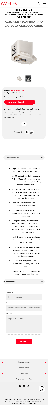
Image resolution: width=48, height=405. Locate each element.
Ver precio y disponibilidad (18, 102)
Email (8, 303)
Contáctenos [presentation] (10, 281)
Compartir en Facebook (27, 132)
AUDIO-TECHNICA (17, 90)
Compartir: (18, 132)
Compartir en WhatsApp (32, 132)
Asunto (9, 313)
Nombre (9, 292)
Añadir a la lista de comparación (24, 123)
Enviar (24, 341)
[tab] (10, 281)
